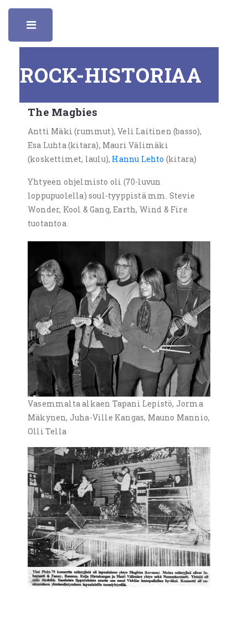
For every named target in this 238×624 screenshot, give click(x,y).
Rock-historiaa (111, 75)
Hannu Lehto (138, 159)
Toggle (32, 27)
